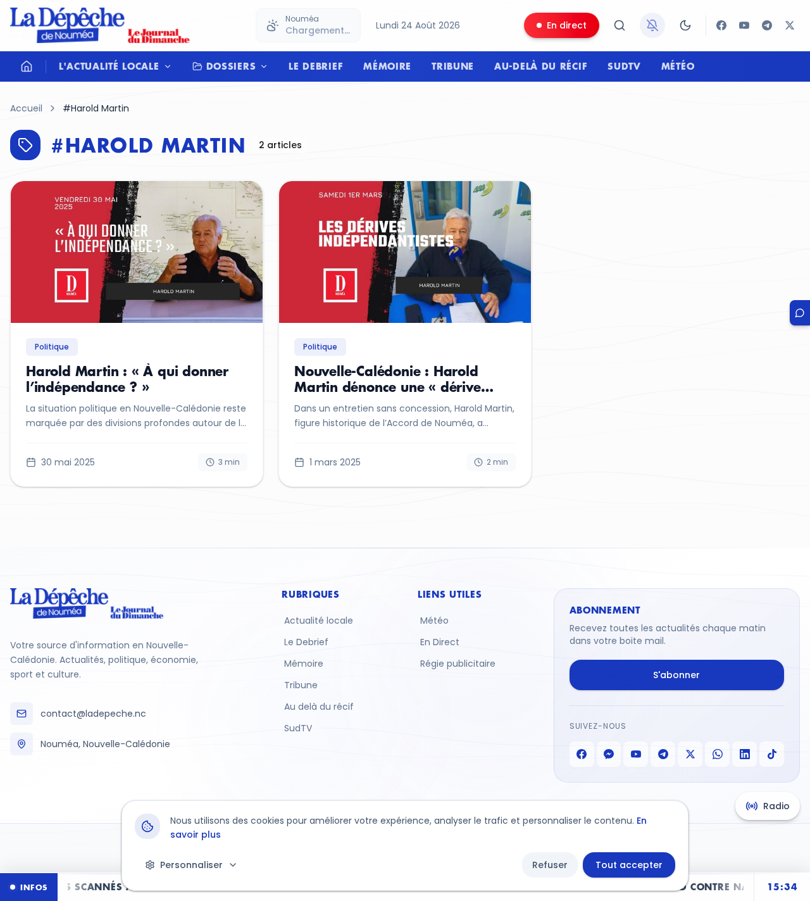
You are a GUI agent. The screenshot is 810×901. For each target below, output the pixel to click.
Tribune (453, 66)
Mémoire (387, 66)
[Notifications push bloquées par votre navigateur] (652, 25)
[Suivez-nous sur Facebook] (721, 25)
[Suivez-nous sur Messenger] (609, 754)
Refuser (550, 865)
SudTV (624, 66)
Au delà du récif (319, 706)
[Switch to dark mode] (685, 25)
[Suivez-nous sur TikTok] (771, 754)
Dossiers (231, 66)
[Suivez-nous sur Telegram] (767, 25)
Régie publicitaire (457, 663)
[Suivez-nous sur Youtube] (744, 25)
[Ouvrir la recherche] (619, 25)
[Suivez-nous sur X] (790, 25)
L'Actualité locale (109, 66)
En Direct (439, 642)
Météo (678, 66)
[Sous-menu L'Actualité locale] (170, 66)
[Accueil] (26, 66)
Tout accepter (629, 865)
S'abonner (676, 675)
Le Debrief (316, 66)
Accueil (26, 108)
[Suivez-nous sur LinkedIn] (744, 754)
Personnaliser (191, 865)
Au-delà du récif (540, 66)
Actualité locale (318, 620)
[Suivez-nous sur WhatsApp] (717, 754)
